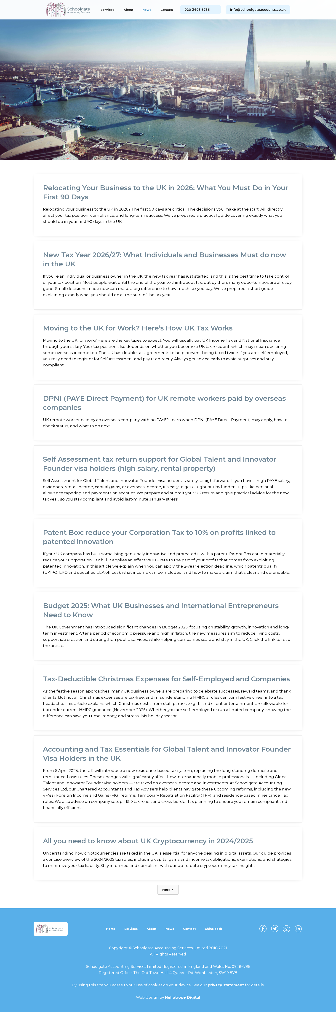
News (146, 9)
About (128, 9)
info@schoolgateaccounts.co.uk (258, 10)
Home (110, 929)
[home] (69, 9)
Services (108, 9)
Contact (166, 9)
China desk (213, 929)
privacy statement (226, 985)
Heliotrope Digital (182, 997)
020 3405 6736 (197, 10)
